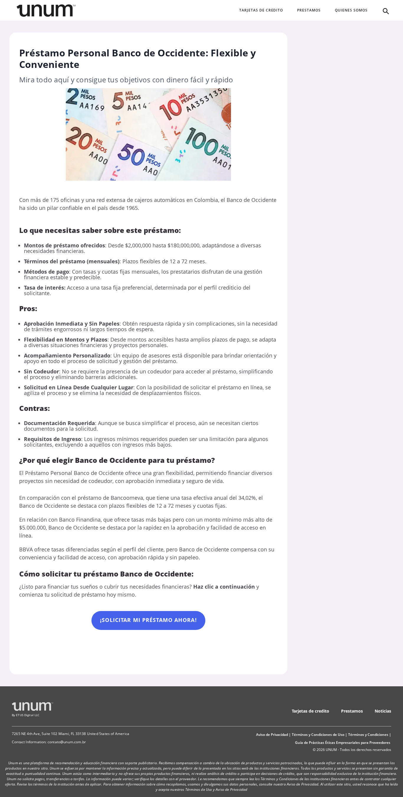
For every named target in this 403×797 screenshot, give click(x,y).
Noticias (383, 711)
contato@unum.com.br (66, 741)
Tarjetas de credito (310, 711)
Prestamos (352, 711)
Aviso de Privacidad (272, 734)
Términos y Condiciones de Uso (318, 734)
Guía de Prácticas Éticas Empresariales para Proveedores (342, 742)
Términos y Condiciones (368, 734)
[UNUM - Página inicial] (46, 10)
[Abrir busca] (385, 10)
